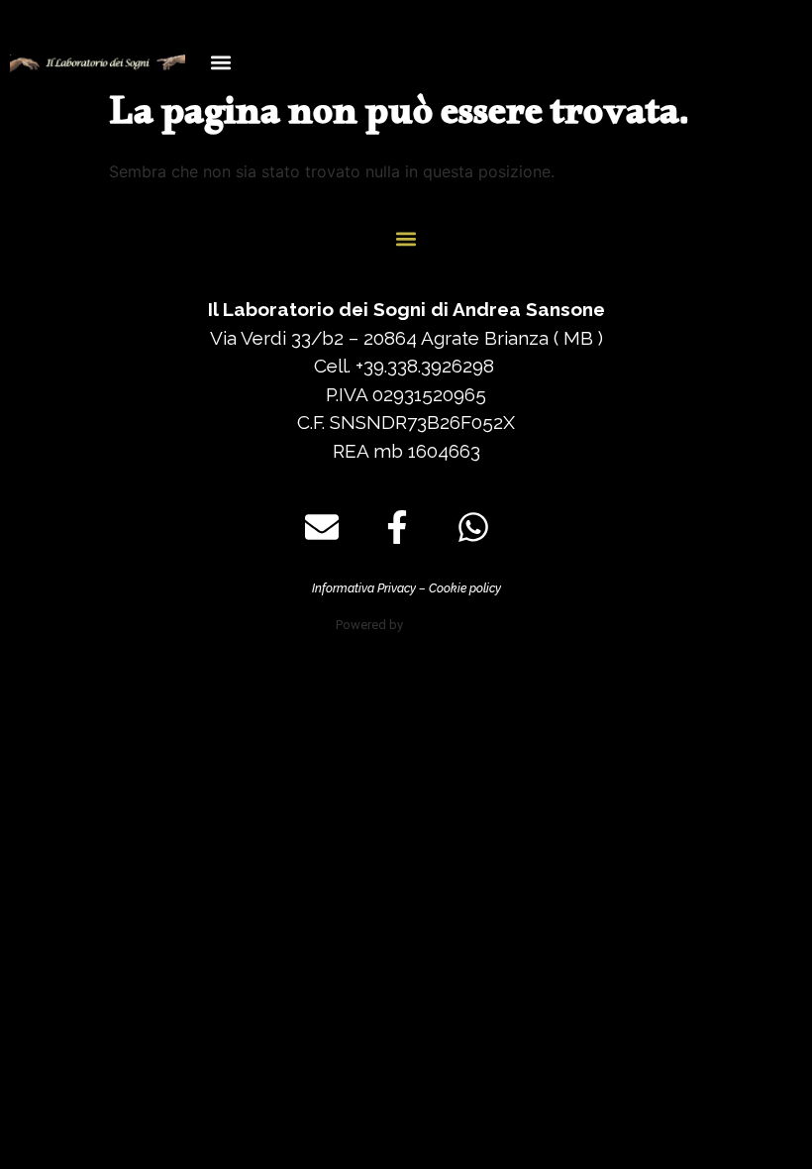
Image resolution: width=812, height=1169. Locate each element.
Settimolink (441, 624)
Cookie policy (465, 588)
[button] (221, 62)
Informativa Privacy (364, 588)
